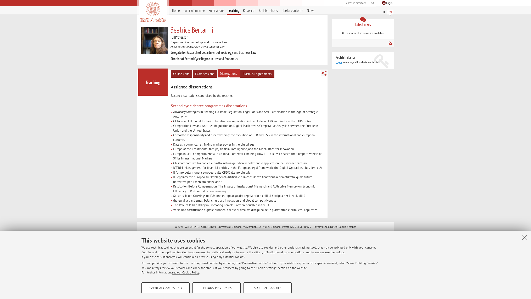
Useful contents (292, 11)
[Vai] (373, 3)
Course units (181, 74)
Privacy (318, 227)
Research (249, 11)
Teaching (233, 11)
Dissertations (228, 74)
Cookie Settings (347, 227)
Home (176, 11)
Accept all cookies (267, 288)
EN (390, 12)
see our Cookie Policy (185, 272)
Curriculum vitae (194, 11)
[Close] (524, 237)
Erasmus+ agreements (257, 74)
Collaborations (268, 11)
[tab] (192, 87)
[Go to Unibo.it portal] (153, 12)
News (310, 11)
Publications (216, 11)
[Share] (324, 73)
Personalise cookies (216, 288)
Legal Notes (330, 227)
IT (384, 12)
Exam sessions (204, 74)
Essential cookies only (165, 288)
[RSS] (390, 43)
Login (339, 62)
